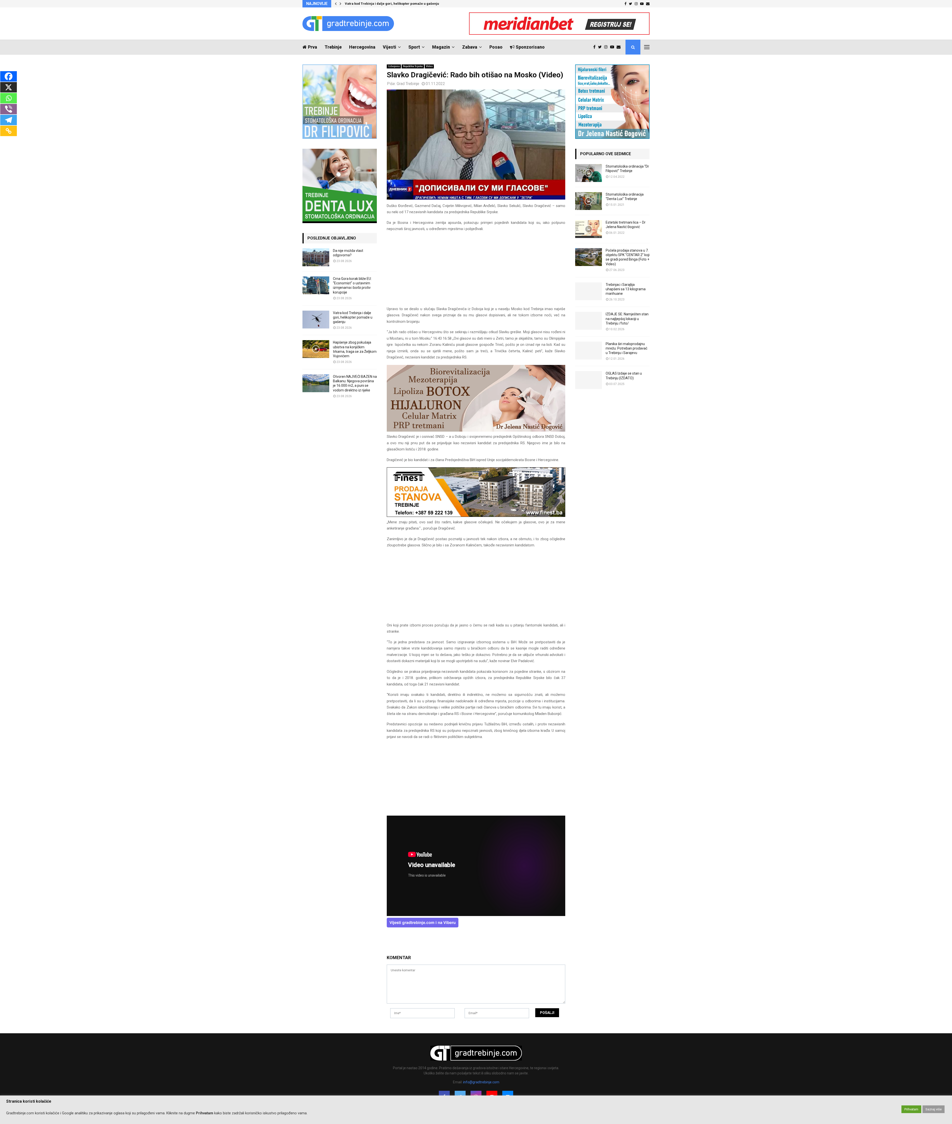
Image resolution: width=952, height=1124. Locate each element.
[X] (8, 87)
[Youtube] (613, 47)
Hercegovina (362, 47)
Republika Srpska (413, 66)
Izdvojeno (394, 66)
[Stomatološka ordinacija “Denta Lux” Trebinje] (588, 201)
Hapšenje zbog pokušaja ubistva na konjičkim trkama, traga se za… (397, 3)
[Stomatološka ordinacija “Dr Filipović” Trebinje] (588, 173)
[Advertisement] (476, 271)
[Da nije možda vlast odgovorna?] (315, 257)
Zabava (469, 47)
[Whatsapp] (8, 98)
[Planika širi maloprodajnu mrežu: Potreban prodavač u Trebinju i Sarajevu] (588, 350)
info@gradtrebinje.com (481, 1082)
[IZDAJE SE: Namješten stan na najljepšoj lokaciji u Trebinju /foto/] (588, 321)
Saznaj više (933, 1109)
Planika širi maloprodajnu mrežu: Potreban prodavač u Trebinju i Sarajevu (626, 348)
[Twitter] (601, 47)
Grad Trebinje (408, 83)
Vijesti (389, 47)
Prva (312, 47)
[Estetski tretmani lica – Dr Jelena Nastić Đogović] (588, 229)
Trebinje (333, 47)
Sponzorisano (530, 47)
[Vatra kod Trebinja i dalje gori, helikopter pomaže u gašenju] (315, 319)
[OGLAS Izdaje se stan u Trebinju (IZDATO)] (588, 380)
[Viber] (8, 109)
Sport (414, 47)
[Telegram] (8, 120)
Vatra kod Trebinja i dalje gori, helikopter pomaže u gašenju (352, 317)
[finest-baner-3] (476, 515)
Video (429, 66)
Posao (496, 47)
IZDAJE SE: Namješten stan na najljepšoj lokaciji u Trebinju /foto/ (627, 318)
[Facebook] (595, 47)
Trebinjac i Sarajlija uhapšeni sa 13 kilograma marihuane (626, 289)
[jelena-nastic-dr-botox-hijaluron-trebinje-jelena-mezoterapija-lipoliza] (476, 430)
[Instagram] (607, 47)
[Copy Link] (8, 130)
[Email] (620, 47)
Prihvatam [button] (911, 1109)
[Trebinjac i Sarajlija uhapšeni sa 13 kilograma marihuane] (588, 291)
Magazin (441, 47)
